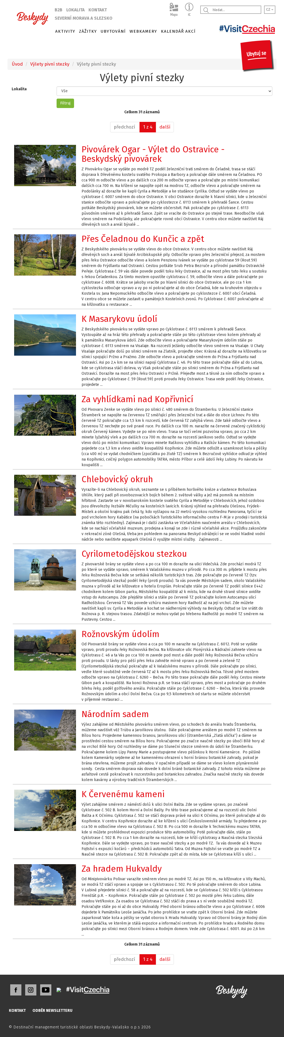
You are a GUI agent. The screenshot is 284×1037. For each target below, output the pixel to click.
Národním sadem (115, 714)
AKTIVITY (65, 31)
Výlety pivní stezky (49, 64)
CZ (268, 9)
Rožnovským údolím (120, 634)
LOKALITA (75, 9)
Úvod (17, 64)
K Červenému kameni (123, 794)
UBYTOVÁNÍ (113, 31)
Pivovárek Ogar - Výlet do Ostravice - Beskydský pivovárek (153, 154)
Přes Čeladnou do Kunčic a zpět (143, 239)
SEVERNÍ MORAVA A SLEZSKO (83, 18)
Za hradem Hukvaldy (122, 869)
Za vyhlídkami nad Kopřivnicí (137, 399)
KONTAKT (97, 9)
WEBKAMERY (143, 31)
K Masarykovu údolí (119, 319)
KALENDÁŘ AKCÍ (178, 31)
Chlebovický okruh (117, 479)
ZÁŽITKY (88, 31)
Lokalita (19, 89)
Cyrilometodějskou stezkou (134, 554)
